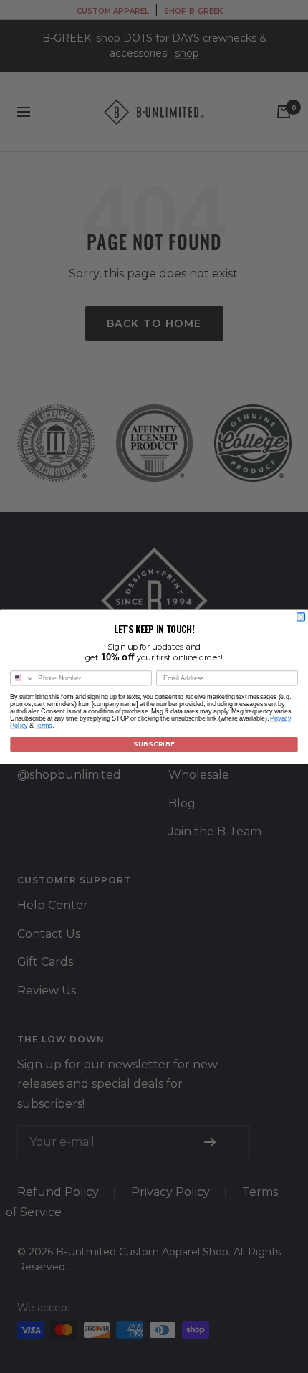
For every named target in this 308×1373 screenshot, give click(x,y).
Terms (43, 725)
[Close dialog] (301, 616)
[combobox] (22, 677)
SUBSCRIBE (154, 743)
